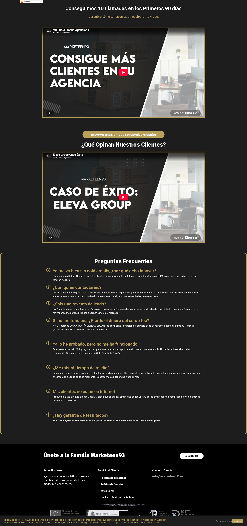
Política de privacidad (113, 477)
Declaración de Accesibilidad (118, 497)
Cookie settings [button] (224, 521)
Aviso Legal (107, 491)
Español (26, 2)
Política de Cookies (112, 484)
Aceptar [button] (238, 521)
